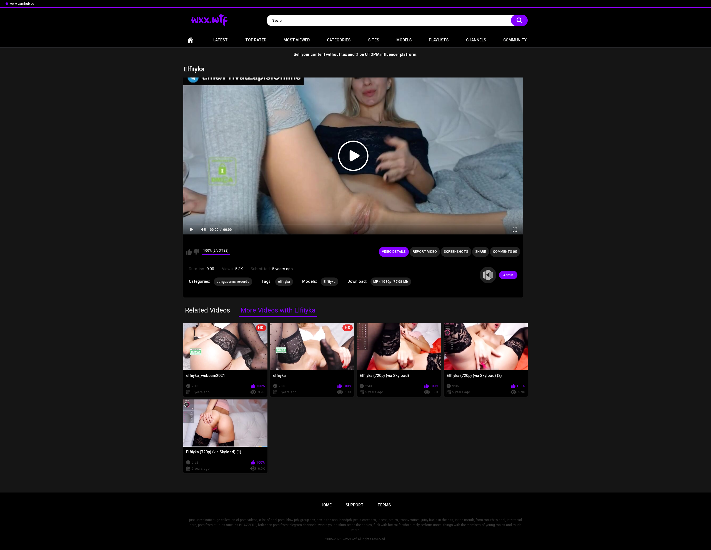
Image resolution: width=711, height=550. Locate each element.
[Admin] (488, 275)
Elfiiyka (330, 282)
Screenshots (456, 252)
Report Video (425, 252)
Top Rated (255, 40)
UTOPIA (372, 54)
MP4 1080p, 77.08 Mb (390, 282)
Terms (384, 505)
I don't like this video (196, 252)
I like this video (189, 252)
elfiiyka (284, 282)
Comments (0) (505, 252)
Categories (339, 40)
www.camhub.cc (21, 4)
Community (515, 40)
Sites (373, 40)
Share (480, 252)
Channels (476, 40)
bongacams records (233, 282)
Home (190, 40)
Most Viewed (297, 40)
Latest (220, 40)
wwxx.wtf (350, 539)
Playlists (439, 40)
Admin (508, 275)
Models (404, 40)
